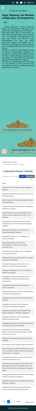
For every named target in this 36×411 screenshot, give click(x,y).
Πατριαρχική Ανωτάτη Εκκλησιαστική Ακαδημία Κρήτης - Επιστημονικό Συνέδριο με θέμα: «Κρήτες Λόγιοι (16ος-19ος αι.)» (17, 332)
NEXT (18, 401)
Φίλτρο (22, 176)
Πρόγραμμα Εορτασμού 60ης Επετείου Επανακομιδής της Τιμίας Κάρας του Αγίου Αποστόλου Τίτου (14, 245)
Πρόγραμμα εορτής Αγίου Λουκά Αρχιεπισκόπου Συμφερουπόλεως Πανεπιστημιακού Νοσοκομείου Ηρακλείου (17, 224)
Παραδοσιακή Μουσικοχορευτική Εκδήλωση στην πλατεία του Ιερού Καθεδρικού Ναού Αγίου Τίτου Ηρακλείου (16, 215)
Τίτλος (4, 183)
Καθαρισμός (30, 176)
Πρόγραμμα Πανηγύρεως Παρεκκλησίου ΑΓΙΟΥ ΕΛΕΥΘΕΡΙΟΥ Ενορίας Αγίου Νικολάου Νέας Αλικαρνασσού (16, 279)
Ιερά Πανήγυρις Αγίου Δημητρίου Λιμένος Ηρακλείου (17, 344)
